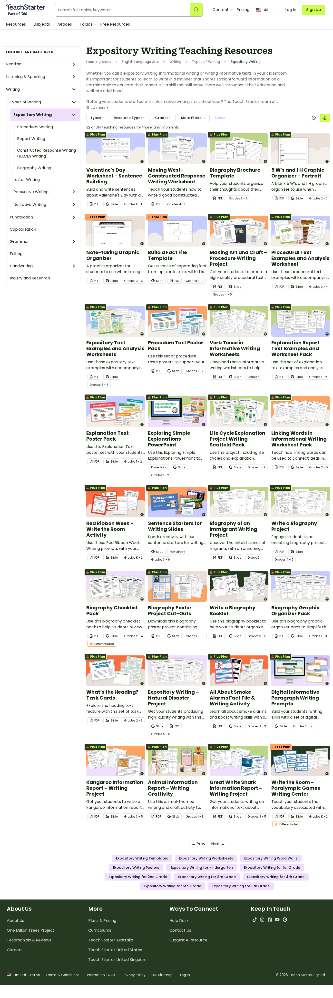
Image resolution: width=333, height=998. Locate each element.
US (266, 9)
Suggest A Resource (188, 940)
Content (221, 9)
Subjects (42, 24)
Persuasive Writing (31, 192)
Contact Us (180, 930)
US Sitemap (163, 974)
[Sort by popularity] (325, 118)
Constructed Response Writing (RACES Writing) (46, 153)
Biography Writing (34, 168)
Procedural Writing (35, 127)
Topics (86, 24)
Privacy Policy (134, 974)
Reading (13, 64)
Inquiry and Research (30, 278)
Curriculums (99, 930)
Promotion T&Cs (101, 974)
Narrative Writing (29, 204)
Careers (14, 950)
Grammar (19, 241)
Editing (16, 254)
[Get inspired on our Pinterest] (285, 919)
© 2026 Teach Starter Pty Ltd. (301, 974)
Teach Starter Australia (110, 940)
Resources (16, 24)
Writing (13, 89)
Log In (185, 974)
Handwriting (21, 266)
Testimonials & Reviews (29, 940)
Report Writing (31, 138)
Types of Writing (25, 102)
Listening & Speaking (25, 76)
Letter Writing (26, 179)
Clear (220, 117)
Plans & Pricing (102, 920)
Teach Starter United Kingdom (117, 959)
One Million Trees (30, 930)
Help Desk (179, 920)
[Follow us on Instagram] (262, 919)
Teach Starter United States (115, 950)
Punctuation (21, 217)
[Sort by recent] (314, 118)
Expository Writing (32, 115)
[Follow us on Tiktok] (254, 919)
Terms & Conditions (62, 974)
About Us (15, 920)
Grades (65, 24)
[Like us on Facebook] (270, 919)
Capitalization (23, 229)
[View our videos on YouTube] (277, 919)
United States (25, 974)
